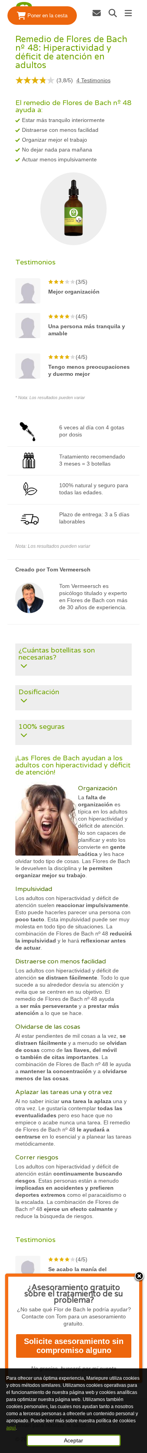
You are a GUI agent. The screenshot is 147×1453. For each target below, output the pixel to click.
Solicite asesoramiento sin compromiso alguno (73, 1346)
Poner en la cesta (46, 15)
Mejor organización (74, 291)
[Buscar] (113, 13)
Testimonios (93, 80)
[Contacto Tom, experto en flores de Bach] (97, 13)
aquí (11, 1428)
